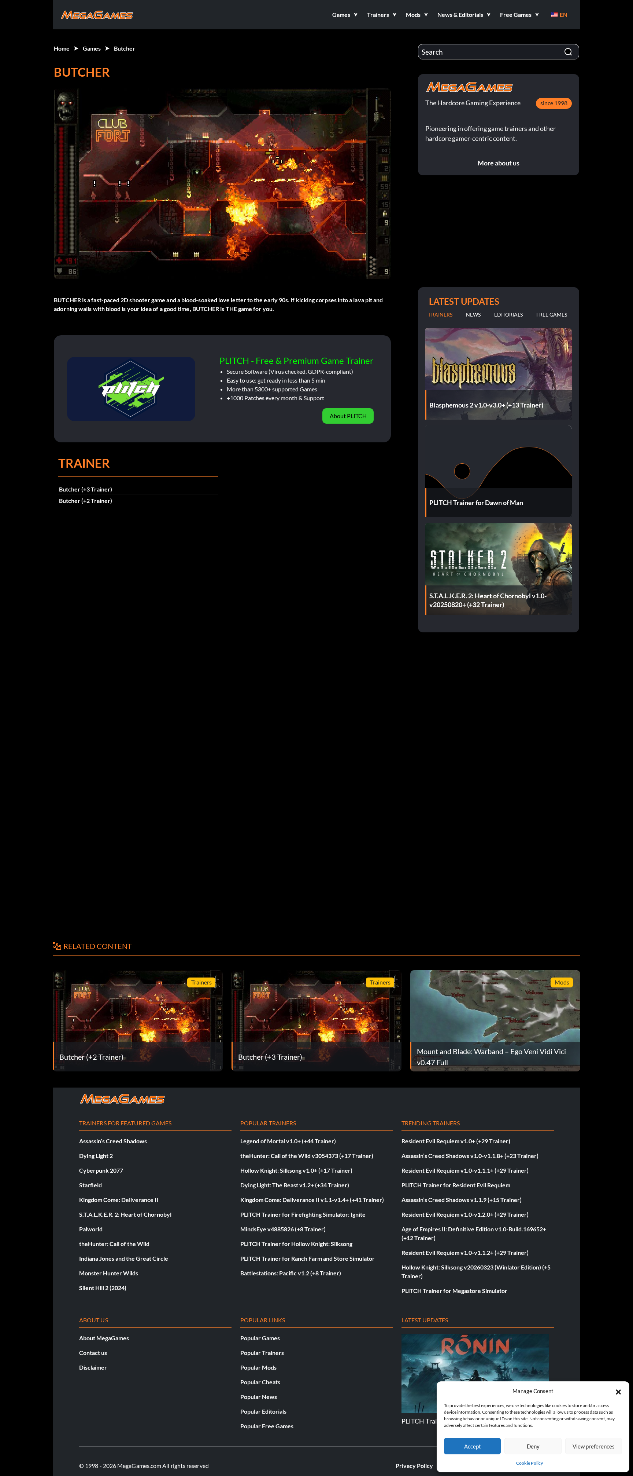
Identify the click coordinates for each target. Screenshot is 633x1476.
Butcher (124, 48)
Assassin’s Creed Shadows (113, 1140)
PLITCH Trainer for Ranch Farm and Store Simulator (307, 1258)
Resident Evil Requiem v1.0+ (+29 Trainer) (455, 1140)
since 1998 (553, 102)
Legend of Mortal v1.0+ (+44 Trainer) (288, 1140)
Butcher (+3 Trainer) (85, 489)
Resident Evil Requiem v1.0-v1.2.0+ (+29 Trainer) (465, 1214)
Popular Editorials (263, 1411)
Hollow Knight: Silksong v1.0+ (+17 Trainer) (296, 1170)
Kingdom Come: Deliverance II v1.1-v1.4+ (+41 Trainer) (312, 1199)
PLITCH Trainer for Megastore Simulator (454, 1290)
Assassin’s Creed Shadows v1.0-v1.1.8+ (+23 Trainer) (469, 1155)
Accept (472, 1446)
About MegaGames (104, 1337)
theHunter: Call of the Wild (114, 1243)
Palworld (91, 1228)
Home (62, 48)
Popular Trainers (262, 1352)
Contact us (93, 1352)
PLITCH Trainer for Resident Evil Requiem (455, 1184)
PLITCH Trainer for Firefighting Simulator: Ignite (303, 1214)
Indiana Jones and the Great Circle (123, 1258)
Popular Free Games (266, 1425)
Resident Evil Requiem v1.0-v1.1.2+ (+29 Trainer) (465, 1252)
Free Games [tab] (551, 314)
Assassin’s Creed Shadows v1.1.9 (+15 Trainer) (461, 1199)
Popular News (258, 1396)
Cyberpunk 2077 (101, 1170)
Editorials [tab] (508, 314)
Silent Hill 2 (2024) (102, 1287)
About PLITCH (348, 415)
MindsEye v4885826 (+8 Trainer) (283, 1228)
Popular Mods (258, 1367)
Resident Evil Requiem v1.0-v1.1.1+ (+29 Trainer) (465, 1170)
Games (92, 48)
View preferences (594, 1446)
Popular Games (260, 1337)
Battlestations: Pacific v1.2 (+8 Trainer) (290, 1272)
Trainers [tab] (440, 314)
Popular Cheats (260, 1381)
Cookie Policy (529, 1463)
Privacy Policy (414, 1465)
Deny (533, 1446)
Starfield (90, 1184)
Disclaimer (93, 1367)
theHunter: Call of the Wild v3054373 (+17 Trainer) (306, 1155)
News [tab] (473, 314)
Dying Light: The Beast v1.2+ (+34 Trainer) (294, 1184)
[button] (618, 1391)
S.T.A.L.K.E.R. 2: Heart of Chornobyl (125, 1214)
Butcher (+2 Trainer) (85, 500)
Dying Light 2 (96, 1155)
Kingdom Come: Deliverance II (118, 1199)
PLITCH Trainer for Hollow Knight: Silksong (296, 1243)
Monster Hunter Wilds (108, 1272)
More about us (498, 163)
